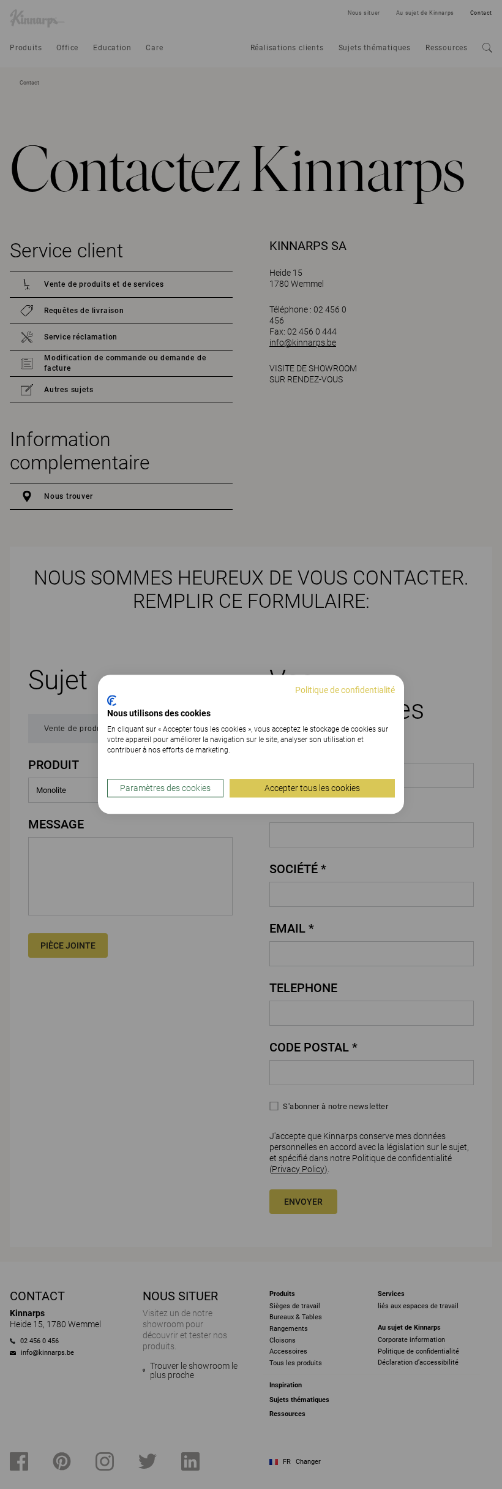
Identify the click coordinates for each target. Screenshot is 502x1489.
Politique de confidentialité (345, 690)
